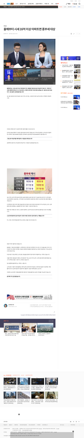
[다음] (54, 83)
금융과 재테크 (39, 4)
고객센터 (38, 424)
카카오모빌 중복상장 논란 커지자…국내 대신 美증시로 (41, 306)
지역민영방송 (73, 424)
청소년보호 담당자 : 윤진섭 (27, 430)
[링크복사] (74, 34)
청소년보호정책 (32, 424)
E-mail (57, 428)
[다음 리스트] (52, 321)
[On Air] (74, 4)
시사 (52, 4)
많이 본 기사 (23, 4)
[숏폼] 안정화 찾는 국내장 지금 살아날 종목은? (16, 6)
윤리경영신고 (45, 424)
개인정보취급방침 (23, 424)
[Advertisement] (10, 423)
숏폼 (56, 3)
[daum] (76, 421)
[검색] (79, 4)
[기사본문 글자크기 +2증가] (79, 34)
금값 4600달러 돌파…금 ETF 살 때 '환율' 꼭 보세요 (40, 305)
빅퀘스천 (46, 4)
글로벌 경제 (31, 4)
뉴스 (17, 4)
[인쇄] (71, 34)
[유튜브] (70, 421)
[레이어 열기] (5, 4)
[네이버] (73, 421)
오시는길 (40, 428)
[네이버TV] (79, 421)
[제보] (68, 4)
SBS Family (62, 424)
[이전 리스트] (50, 321)
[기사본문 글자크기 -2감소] (77, 34)
